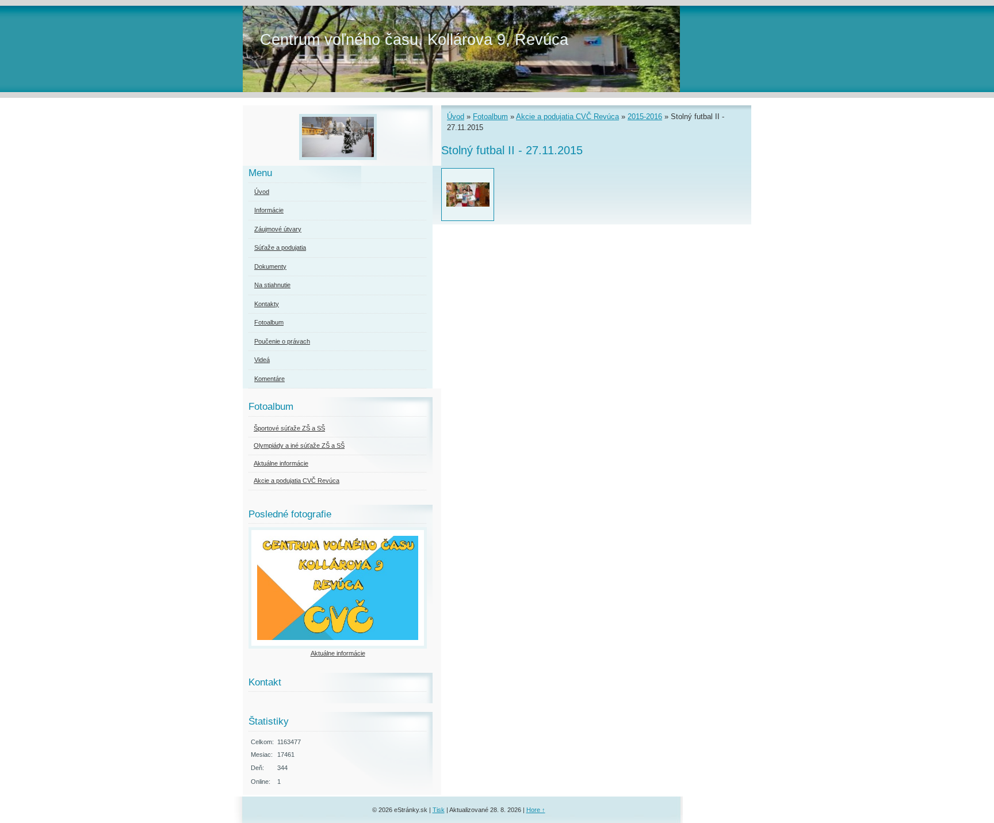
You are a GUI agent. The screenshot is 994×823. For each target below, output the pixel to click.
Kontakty (266, 303)
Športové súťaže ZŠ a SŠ (289, 428)
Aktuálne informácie (281, 463)
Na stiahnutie (272, 284)
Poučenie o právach (282, 341)
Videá (262, 359)
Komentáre (269, 378)
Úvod (455, 116)
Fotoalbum (490, 116)
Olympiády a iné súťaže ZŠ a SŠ (299, 445)
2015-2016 (645, 116)
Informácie (269, 210)
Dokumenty (270, 266)
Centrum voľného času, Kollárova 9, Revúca (414, 39)
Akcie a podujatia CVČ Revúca (567, 116)
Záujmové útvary (277, 229)
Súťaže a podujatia (280, 247)
